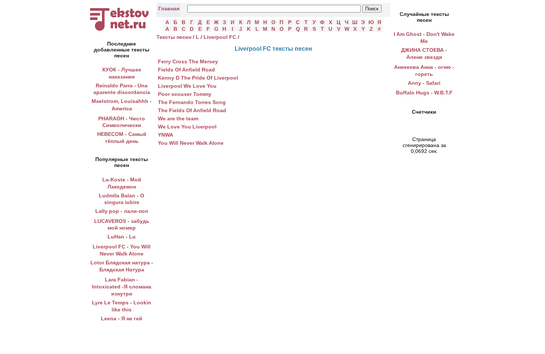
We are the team (178, 118)
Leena (108, 318)
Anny (414, 83)
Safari (433, 83)
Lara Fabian (120, 280)
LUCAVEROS (110, 221)
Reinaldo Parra (114, 85)
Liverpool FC (109, 247)
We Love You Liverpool (187, 127)
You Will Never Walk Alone (191, 143)
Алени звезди (424, 57)
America (122, 108)
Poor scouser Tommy (184, 94)
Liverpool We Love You (187, 86)
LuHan (116, 237)
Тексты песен (173, 37)
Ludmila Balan (117, 195)
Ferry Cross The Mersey (188, 61)
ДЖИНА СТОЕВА (422, 50)
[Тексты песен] (121, 31)
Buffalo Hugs (412, 93)
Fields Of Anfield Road (186, 70)
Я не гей (131, 318)
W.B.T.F (443, 93)
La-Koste (113, 180)
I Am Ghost (408, 34)
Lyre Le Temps (110, 302)
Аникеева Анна (413, 67)
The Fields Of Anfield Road (192, 110)
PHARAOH (111, 118)
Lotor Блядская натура (120, 263)
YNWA (165, 135)
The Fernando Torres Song (192, 102)
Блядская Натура (121, 270)
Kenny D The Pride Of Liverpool (198, 78)
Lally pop (107, 211)
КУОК (109, 70)
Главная (168, 8)
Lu (132, 237)
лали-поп (136, 211)
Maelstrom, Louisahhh (120, 101)
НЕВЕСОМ (110, 134)
